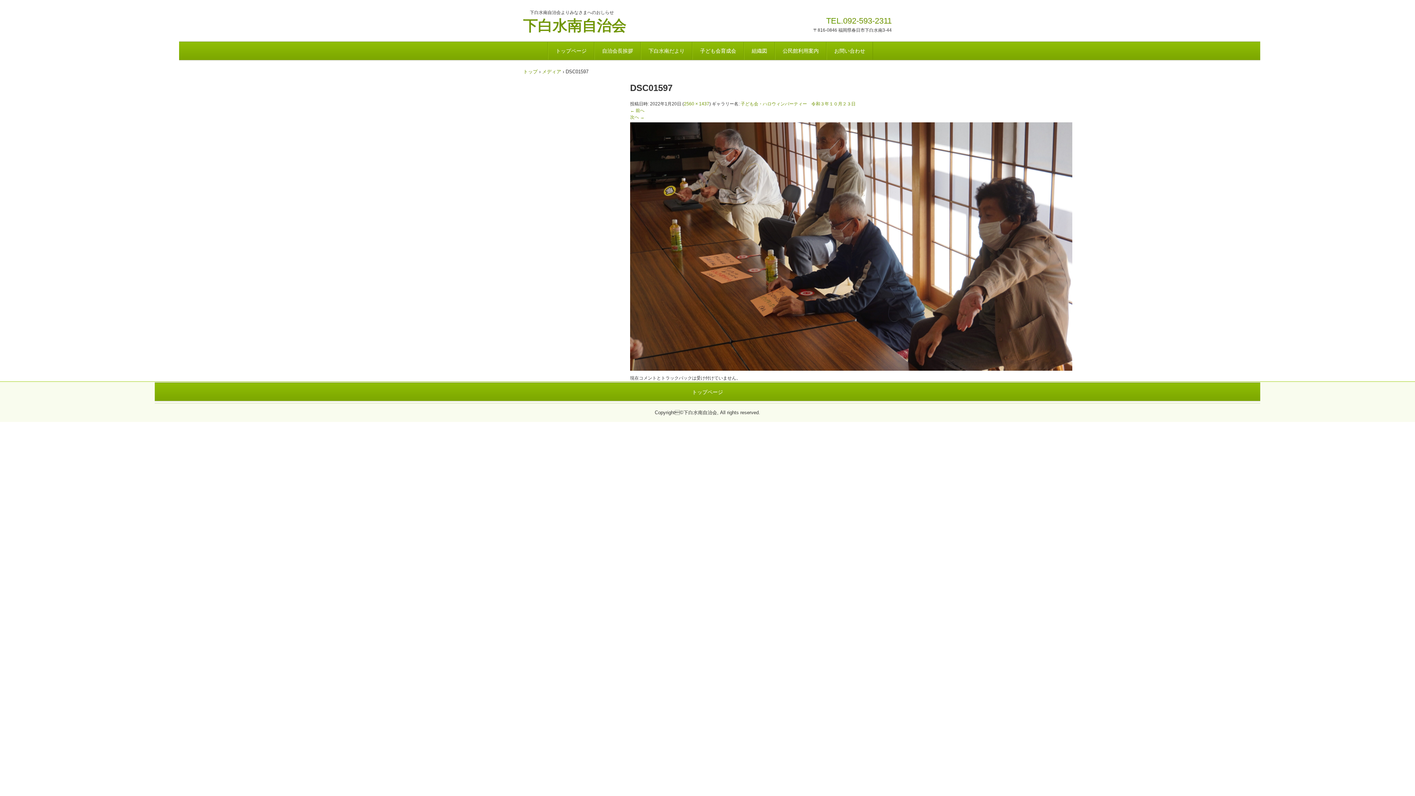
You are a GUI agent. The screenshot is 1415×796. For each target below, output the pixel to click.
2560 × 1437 (696, 104)
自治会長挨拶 (617, 51)
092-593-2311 (867, 20)
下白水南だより (667, 51)
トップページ (571, 51)
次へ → (637, 117)
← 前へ (637, 110)
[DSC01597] (851, 369)
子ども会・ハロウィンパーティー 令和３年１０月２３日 (798, 104)
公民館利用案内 (801, 51)
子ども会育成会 (718, 51)
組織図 (759, 51)
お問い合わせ (849, 51)
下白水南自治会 (574, 24)
